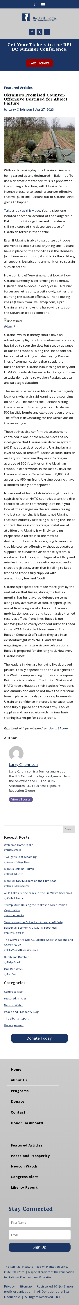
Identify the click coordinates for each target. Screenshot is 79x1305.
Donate (17, 1101)
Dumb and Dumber (16, 957)
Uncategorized (14, 1025)
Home (16, 1069)
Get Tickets (39, 63)
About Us (19, 1080)
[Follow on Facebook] (32, 32)
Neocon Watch (13, 1005)
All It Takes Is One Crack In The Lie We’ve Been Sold (38, 893)
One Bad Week (13, 969)
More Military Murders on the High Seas (30, 881)
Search (69, 829)
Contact (18, 1112)
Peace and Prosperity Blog (21, 1012)
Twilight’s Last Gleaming (20, 857)
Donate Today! (39, 1038)
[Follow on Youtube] (47, 32)
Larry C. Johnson (20, 109)
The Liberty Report (16, 1018)
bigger (9, 326)
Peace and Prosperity (30, 1156)
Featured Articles (18, 87)
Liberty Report (24, 1187)
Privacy (9, 1286)
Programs (20, 1091)
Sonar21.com (58, 728)
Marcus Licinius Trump (19, 869)
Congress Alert (14, 991)
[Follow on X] (39, 32)
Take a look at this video (22, 210)
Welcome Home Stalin (18, 845)
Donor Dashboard (27, 1123)
